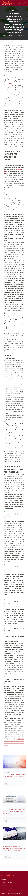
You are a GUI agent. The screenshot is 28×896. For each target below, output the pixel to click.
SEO (13, 10)
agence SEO (8, 84)
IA (6, 800)
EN (19, 3)
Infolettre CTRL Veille (6, 882)
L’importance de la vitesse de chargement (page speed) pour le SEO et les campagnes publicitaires (14, 848)
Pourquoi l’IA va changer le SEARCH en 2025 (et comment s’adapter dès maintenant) (14, 811)
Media (11, 800)
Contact (3, 885)
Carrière (3, 879)
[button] (25, 3)
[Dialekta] (7, 875)
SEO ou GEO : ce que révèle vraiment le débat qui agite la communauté (14, 775)
